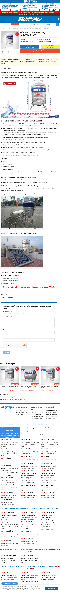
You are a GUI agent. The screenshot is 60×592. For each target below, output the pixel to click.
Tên (4, 329)
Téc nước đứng (21, 399)
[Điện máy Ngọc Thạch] (30, 19)
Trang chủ (5, 28)
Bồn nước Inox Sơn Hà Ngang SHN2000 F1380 (28, 387)
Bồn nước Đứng (24, 28)
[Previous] (3, 40)
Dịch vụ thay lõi (21, 14)
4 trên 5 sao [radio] (15, 314)
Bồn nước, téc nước (14, 28)
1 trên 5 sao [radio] (3, 314)
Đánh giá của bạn (8, 311)
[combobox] (43, 24)
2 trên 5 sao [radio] (6, 314)
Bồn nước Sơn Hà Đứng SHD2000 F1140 (9, 387)
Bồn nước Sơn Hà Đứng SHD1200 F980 (49, 387)
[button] (58, 19)
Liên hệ (40, 14)
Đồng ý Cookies (51, 588)
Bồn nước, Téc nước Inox (29, 397)
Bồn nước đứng (13, 399)
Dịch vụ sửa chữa (30, 14)
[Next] (16, 40)
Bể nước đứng (6, 399)
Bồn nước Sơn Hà (6, 75)
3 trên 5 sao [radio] (10, 314)
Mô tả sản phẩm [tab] (6, 68)
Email (4, 337)
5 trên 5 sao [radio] (22, 314)
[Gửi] (57, 24)
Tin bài (36, 14)
